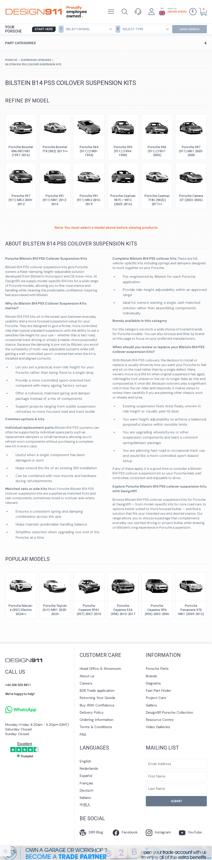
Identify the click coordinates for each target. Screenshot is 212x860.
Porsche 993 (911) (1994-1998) (123, 151)
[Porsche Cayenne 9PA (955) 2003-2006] (157, 585)
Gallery (151, 705)
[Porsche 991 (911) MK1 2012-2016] (55, 176)
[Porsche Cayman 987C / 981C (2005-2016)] (123, 176)
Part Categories (106, 43)
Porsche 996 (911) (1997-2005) (157, 151)
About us (87, 676)
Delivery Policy (92, 712)
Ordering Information (96, 720)
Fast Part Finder (158, 690)
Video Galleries (158, 727)
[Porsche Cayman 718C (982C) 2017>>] (157, 176)
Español (86, 776)
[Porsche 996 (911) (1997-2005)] (157, 127)
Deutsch (86, 790)
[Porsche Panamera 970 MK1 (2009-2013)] (191, 585)
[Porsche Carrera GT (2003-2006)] (191, 176)
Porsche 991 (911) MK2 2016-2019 (89, 200)
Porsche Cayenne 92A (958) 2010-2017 (123, 610)
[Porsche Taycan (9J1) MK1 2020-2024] (55, 585)
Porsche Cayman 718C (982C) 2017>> (157, 200)
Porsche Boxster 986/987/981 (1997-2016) (21, 151)
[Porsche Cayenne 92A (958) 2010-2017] (123, 585)
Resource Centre (160, 720)
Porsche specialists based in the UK (33, 11)
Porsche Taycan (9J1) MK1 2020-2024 (55, 610)
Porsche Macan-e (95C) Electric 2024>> (21, 610)
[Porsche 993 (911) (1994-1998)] (123, 127)
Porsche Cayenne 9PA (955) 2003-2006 (157, 610)
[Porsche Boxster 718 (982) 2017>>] (55, 127)
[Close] (5, 851)
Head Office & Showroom (100, 668)
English (85, 761)
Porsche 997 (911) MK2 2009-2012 (21, 200)
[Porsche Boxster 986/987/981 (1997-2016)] (21, 127)
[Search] (124, 11)
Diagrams (153, 683)
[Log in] (151, 11)
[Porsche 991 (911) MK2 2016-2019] (89, 176)
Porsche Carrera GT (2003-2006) (191, 198)
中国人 (85, 805)
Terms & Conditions (96, 727)
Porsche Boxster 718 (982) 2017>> (55, 149)
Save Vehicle (189, 29)
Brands (151, 676)
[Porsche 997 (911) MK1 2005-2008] (191, 127)
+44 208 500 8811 (18, 685)
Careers (86, 683)
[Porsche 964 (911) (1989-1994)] (89, 127)
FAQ (83, 734)
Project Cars (156, 698)
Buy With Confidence (97, 705)
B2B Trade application (97, 690)
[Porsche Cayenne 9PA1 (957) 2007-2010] (89, 585)
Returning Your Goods (97, 698)
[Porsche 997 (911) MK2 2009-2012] (21, 176)
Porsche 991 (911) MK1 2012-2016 (55, 200)
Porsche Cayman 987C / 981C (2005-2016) (122, 200)
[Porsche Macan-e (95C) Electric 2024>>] (21, 585)
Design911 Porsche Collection (169, 712)
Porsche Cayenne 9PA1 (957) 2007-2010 (89, 610)
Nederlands (89, 768)
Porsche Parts (157, 668)
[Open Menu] (111, 11)
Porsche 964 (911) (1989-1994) (89, 151)
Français (86, 783)
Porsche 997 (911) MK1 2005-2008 (191, 151)
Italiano (85, 797)
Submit (176, 801)
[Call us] (138, 11)
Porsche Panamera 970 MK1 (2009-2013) (191, 610)
